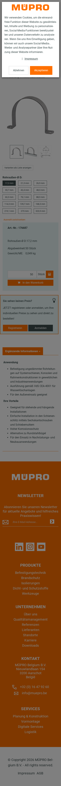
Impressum (31, 58)
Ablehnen (18, 70)
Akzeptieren (41, 70)
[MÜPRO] (30, 7)
